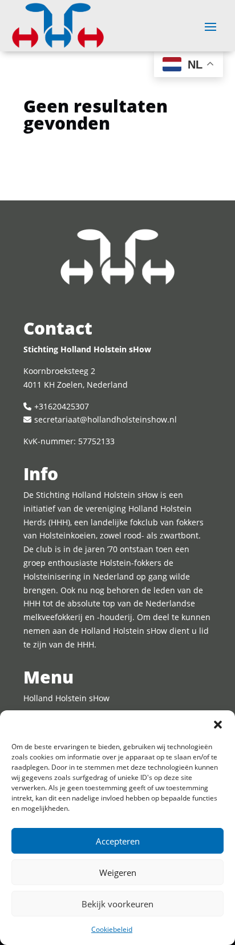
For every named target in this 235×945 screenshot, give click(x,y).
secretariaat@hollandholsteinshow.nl (105, 419)
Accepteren (118, 841)
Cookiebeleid (111, 929)
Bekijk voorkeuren (117, 904)
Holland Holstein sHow (66, 698)
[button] (218, 724)
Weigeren (117, 872)
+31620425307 (61, 406)
